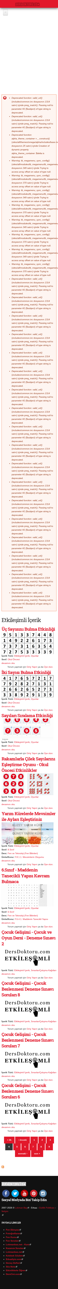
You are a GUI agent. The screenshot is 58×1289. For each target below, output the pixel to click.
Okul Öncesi (14, 659)
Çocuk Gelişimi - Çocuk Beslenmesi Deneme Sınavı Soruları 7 (28, 1040)
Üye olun (48, 667)
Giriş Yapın (32, 667)
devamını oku (8, 663)
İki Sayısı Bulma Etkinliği (26, 672)
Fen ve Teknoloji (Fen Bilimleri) (23, 853)
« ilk (9, 1140)
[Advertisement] (29, 52)
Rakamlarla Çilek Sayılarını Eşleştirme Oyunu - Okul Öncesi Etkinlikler (28, 764)
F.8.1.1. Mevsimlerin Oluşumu (29, 857)
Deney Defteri (14, 1263)
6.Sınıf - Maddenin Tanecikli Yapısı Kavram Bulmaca (26, 875)
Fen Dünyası (13, 1229)
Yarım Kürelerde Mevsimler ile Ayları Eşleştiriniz (28, 816)
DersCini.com (14, 1274)
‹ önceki (22, 1140)
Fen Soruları (13, 1241)
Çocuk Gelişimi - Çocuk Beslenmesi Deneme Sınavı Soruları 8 (28, 989)
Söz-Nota (11, 1266)
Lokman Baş (22, 1207)
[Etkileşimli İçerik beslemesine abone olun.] (3, 1166)
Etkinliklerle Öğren (16, 1270)
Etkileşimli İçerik (22, 656)
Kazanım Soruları (16, 1248)
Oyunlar (35, 656)
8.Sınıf (11, 849)
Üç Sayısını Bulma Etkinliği (28, 629)
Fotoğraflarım (14, 1233)
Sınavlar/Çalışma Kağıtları (43, 970)
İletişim (5, 1211)
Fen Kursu (12, 1237)
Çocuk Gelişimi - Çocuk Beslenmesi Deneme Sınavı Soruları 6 (28, 1091)
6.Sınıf (11, 912)
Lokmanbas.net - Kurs (18, 1244)
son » (37, 1153)
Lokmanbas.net (15, 1252)
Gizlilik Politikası (46, 1207)
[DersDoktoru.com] (27, 4)
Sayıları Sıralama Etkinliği (27, 715)
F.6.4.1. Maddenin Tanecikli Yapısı (31, 919)
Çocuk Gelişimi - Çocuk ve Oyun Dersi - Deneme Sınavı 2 (29, 938)
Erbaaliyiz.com (14, 1259)
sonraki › (22, 1153)
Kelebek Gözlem (15, 1255)
